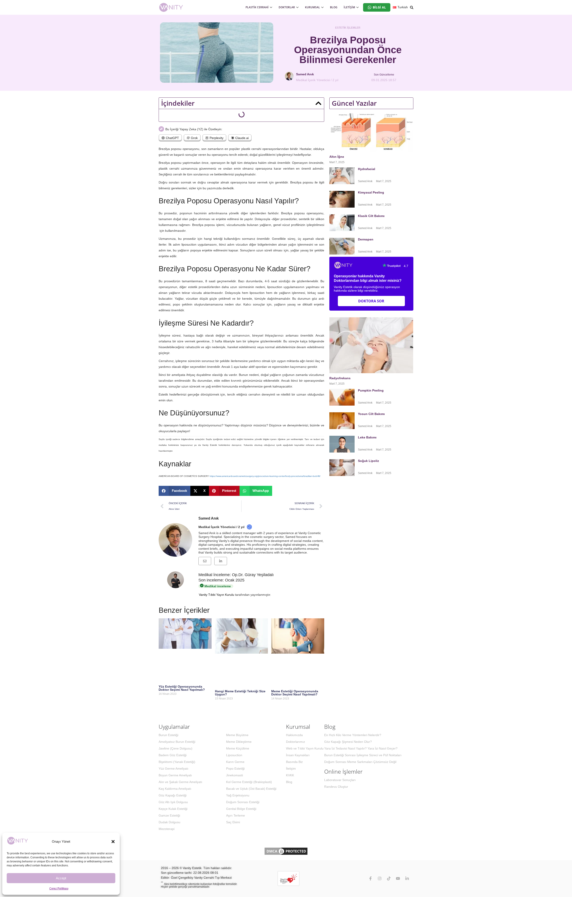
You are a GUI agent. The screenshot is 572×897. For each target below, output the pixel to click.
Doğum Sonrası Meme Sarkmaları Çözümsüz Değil (360, 762)
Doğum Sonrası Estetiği (242, 802)
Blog (289, 782)
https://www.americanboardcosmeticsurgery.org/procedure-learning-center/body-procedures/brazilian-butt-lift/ (265, 476)
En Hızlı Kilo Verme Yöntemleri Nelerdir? (352, 735)
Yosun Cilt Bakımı (371, 414)
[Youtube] (398, 878)
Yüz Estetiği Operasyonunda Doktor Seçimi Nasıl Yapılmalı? (182, 688)
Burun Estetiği (168, 735)
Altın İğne (336, 156)
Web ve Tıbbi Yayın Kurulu (305, 748)
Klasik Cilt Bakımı (371, 216)
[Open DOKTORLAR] (297, 7)
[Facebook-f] (370, 878)
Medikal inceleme (217, 586)
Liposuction (234, 755)
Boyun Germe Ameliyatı (175, 775)
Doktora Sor (371, 301)
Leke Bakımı (367, 437)
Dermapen (366, 239)
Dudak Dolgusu (169, 822)
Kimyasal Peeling (371, 192)
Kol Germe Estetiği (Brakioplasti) (249, 782)
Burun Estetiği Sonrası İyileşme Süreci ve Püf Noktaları (363, 755)
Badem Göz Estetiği (173, 755)
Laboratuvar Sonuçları (340, 780)
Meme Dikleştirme (239, 741)
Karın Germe (235, 762)
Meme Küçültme (237, 748)
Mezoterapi (167, 829)
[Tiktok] (389, 878)
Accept (61, 878)
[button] (113, 841)
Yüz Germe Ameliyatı (173, 768)
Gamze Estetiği (169, 815)
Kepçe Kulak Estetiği (173, 809)
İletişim (291, 768)
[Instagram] (380, 878)
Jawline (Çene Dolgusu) (175, 748)
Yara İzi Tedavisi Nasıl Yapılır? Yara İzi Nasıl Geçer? (360, 748)
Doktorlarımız (295, 741)
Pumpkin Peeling (371, 390)
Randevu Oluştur (336, 786)
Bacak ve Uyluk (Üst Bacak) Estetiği (251, 788)
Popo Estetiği (235, 768)
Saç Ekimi (233, 822)
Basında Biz (294, 762)
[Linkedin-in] (407, 878)
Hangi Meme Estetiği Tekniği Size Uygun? (240, 692)
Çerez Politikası (58, 888)
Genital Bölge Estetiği (241, 809)
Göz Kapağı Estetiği (173, 795)
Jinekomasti (234, 775)
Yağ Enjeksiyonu (237, 795)
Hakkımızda (294, 735)
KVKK (290, 775)
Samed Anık (208, 518)
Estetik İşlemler (347, 27)
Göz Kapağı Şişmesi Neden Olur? (348, 741)
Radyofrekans (340, 378)
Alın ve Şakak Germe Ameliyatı (180, 782)
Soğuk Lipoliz (369, 461)
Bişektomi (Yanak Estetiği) (177, 762)
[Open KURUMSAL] (322, 7)
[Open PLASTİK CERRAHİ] (271, 7)
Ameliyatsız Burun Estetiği (177, 741)
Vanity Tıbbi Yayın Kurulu (216, 594)
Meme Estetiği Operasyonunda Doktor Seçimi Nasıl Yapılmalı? (294, 692)
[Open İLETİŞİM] (357, 7)
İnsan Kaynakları (298, 755)
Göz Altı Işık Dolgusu (173, 802)
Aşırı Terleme (235, 815)
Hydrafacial (367, 169)
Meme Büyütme (237, 735)
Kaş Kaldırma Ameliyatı (175, 788)
